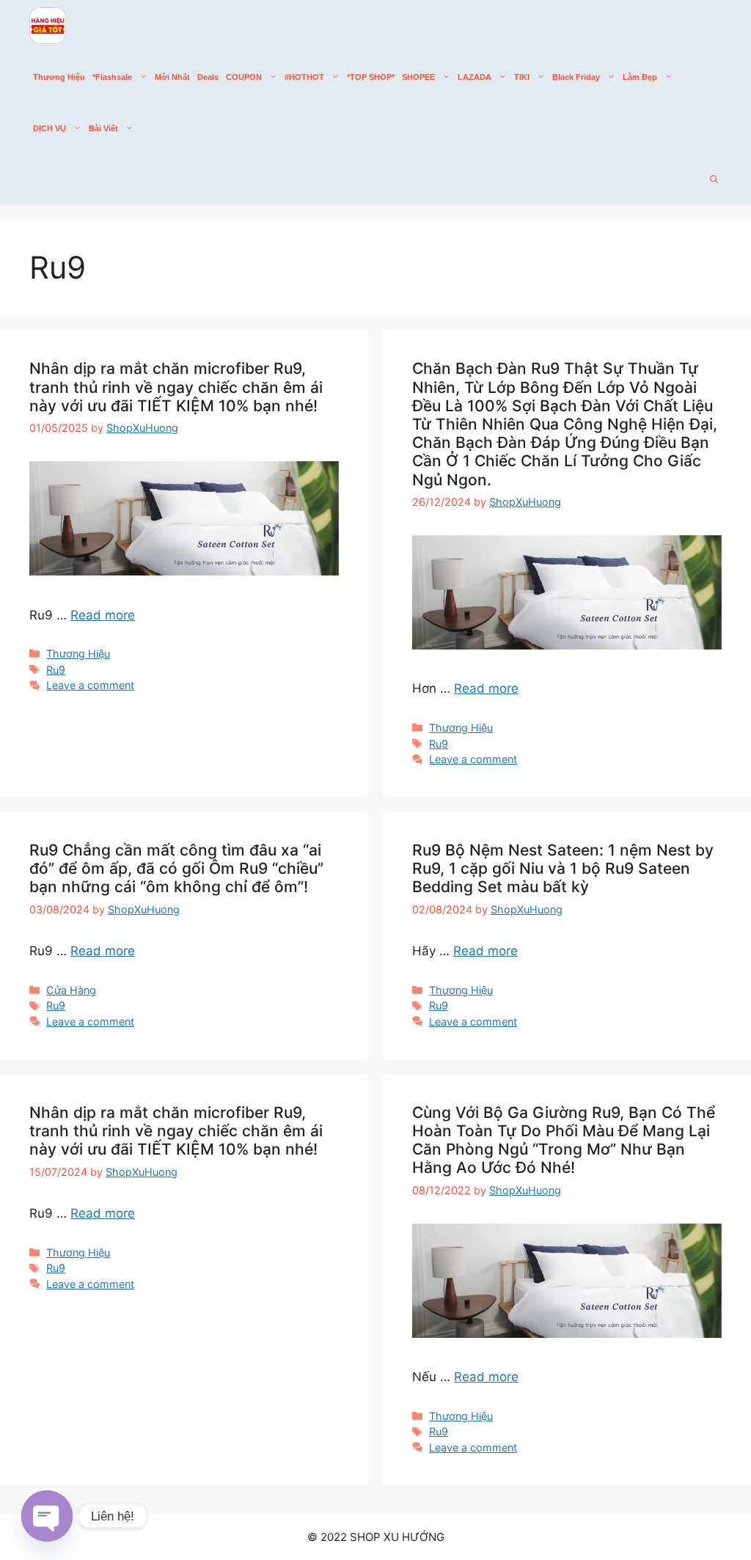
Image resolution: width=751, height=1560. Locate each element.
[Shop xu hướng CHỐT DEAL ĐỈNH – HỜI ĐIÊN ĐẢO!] (47, 25)
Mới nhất (172, 77)
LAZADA (474, 77)
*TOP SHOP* (371, 77)
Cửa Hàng (71, 990)
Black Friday (576, 77)
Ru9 (55, 669)
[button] (714, 179)
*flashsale (112, 77)
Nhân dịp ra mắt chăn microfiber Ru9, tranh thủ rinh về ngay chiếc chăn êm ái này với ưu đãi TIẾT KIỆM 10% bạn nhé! (176, 386)
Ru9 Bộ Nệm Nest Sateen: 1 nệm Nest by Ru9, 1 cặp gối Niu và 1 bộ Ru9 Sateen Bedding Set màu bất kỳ (563, 868)
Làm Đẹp (640, 77)
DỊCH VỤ (49, 128)
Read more (102, 615)
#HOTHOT (304, 77)
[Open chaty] (47, 1516)
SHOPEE (418, 77)
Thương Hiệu (59, 77)
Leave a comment (90, 685)
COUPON (244, 77)
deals (208, 77)
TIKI (522, 77)
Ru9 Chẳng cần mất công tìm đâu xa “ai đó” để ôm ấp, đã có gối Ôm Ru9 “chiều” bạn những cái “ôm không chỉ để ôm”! (176, 868)
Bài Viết (103, 128)
